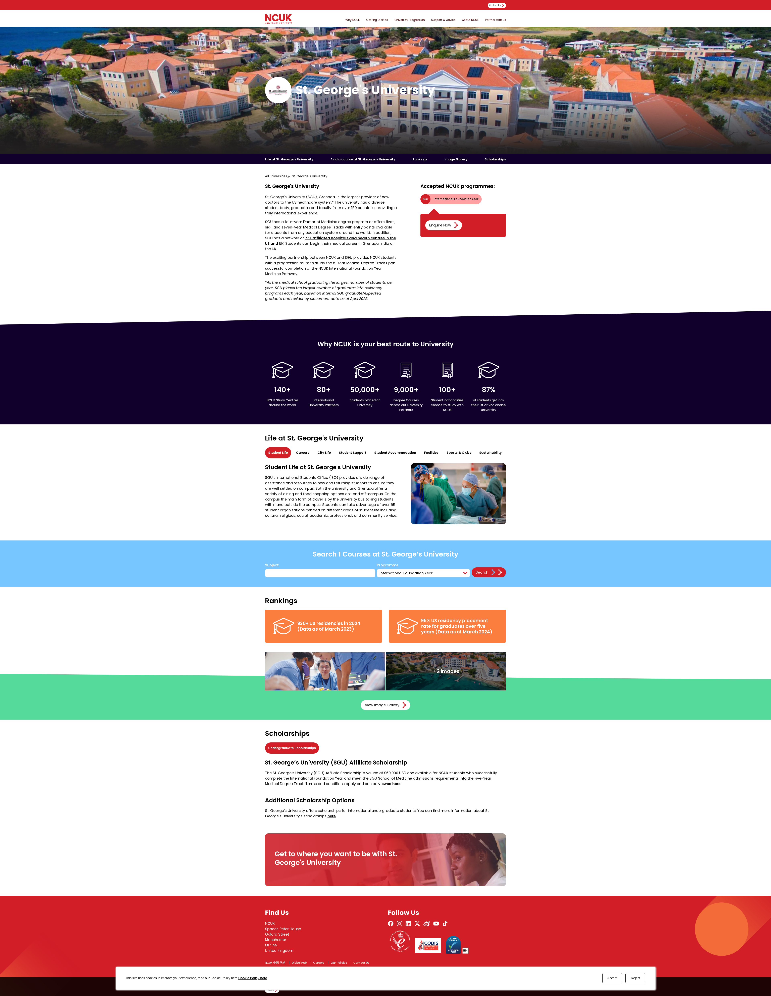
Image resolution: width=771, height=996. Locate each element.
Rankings (419, 159)
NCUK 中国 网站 (275, 963)
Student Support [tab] (352, 452)
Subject (272, 565)
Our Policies (339, 963)
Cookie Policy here (252, 978)
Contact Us (361, 963)
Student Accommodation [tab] (395, 452)
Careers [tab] (302, 452)
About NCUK (470, 20)
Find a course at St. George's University (363, 159)
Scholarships (495, 159)
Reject (635, 978)
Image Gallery (456, 159)
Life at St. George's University (289, 159)
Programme (388, 565)
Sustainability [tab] (490, 452)
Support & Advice (443, 20)
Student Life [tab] (278, 452)
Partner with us (495, 20)
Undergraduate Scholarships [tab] (292, 748)
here (331, 816)
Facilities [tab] (431, 452)
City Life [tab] (324, 452)
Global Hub (299, 963)
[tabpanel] (385, 493)
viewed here (389, 783)
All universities (276, 176)
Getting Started (377, 20)
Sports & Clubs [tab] (459, 452)
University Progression (410, 20)
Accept (612, 978)
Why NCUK (352, 20)
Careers (318, 963)
